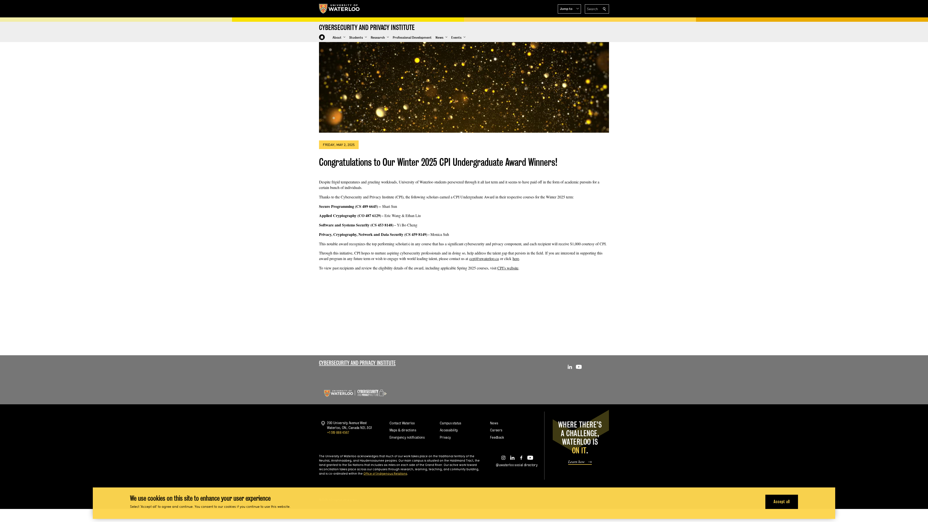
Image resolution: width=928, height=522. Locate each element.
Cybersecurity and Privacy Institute (357, 363)
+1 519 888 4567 (338, 432)
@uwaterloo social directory (516, 465)
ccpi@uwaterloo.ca (484, 258)
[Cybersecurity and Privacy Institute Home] (322, 37)
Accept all (782, 501)
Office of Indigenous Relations (385, 473)
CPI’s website (507, 267)
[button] (569, 9)
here (516, 258)
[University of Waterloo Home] (339, 9)
